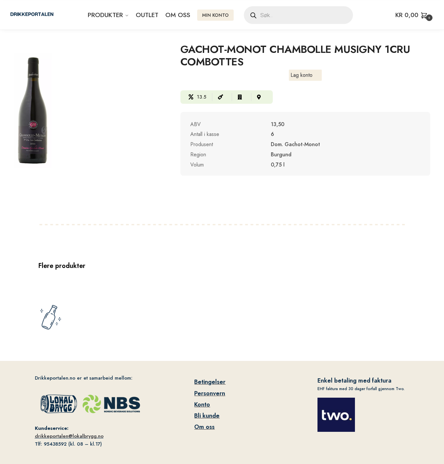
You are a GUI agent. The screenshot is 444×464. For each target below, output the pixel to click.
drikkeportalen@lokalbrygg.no (69, 436)
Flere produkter (61, 266)
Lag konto (302, 75)
